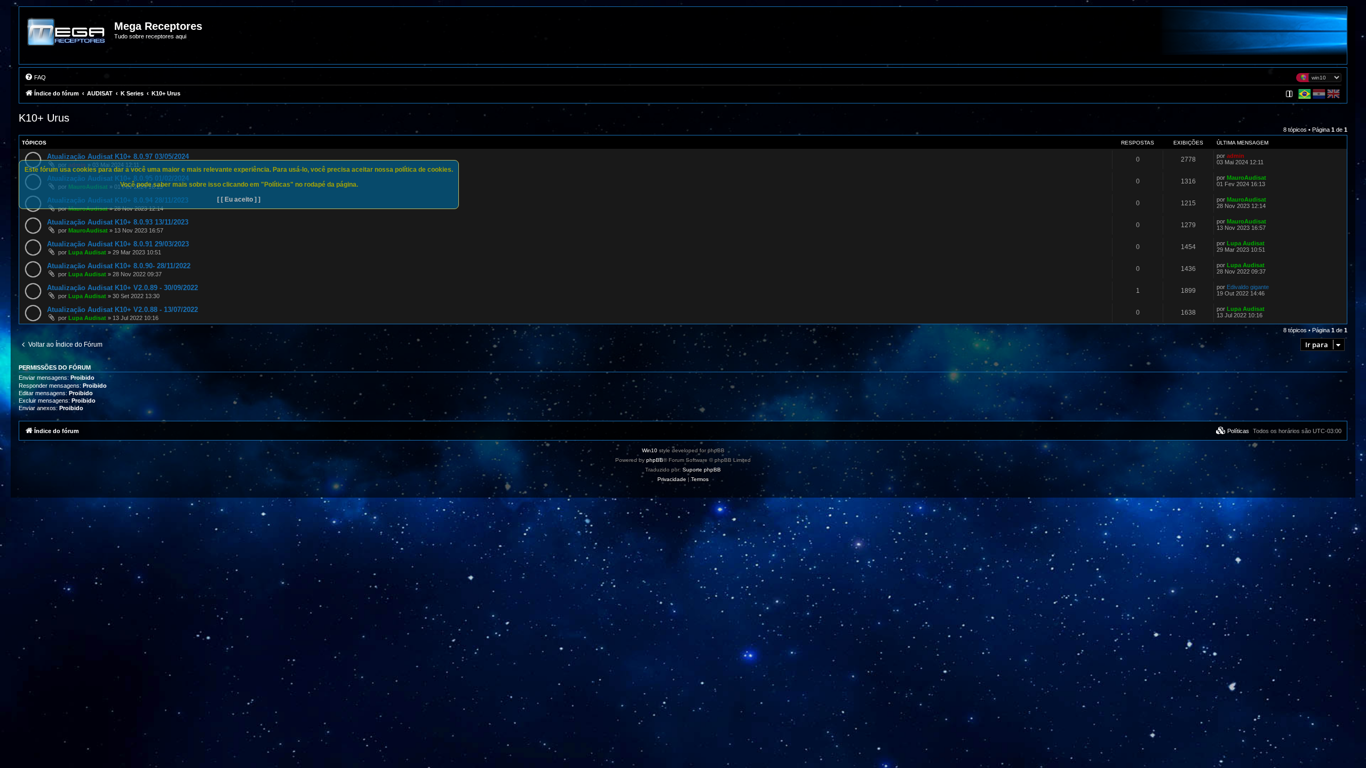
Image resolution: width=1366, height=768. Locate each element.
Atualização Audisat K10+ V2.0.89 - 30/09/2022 (122, 288)
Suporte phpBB (701, 470)
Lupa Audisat (87, 252)
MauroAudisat (1246, 177)
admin (1235, 156)
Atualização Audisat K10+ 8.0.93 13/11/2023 (117, 222)
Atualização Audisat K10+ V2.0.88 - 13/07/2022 (122, 310)
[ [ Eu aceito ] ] (238, 199)
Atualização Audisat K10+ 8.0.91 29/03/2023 (118, 244)
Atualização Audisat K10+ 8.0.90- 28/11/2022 (118, 266)
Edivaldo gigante (1248, 287)
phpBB (654, 460)
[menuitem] (35, 77)
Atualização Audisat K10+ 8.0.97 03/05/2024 (118, 157)
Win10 (649, 450)
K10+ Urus (44, 118)
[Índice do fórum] (67, 39)
